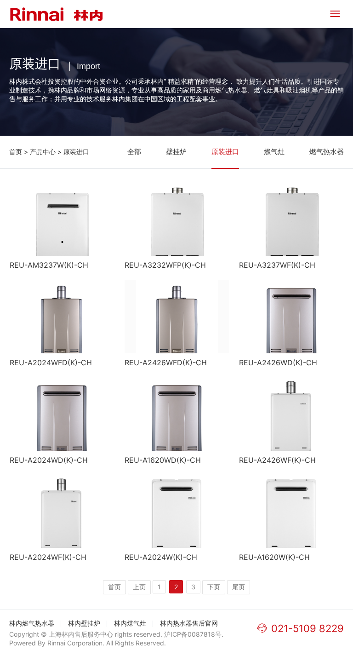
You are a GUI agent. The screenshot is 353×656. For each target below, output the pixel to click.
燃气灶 (274, 151)
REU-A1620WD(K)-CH (163, 460)
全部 (134, 151)
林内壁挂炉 (84, 623)
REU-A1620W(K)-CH (274, 557)
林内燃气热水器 (31, 623)
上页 (139, 587)
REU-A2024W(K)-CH (161, 557)
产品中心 (43, 151)
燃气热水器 (326, 151)
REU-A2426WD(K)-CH (278, 362)
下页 (213, 587)
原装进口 (76, 151)
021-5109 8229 (307, 628)
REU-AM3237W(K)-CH (49, 265)
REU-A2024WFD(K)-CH (51, 362)
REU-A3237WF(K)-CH (277, 265)
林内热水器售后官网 (189, 623)
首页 (15, 151)
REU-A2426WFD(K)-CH (166, 362)
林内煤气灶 (130, 623)
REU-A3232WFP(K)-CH (165, 265)
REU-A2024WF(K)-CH (48, 557)
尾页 (238, 587)
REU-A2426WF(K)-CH (277, 460)
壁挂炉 (176, 151)
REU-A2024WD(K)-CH (49, 460)
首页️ (114, 587)
